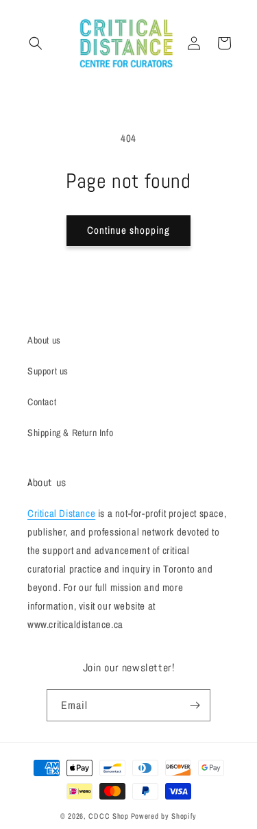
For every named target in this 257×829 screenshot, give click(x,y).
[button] (36, 43)
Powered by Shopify (164, 816)
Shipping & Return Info (70, 432)
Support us (48, 371)
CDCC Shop (108, 816)
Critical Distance (61, 513)
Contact (41, 402)
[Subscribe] (195, 705)
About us (44, 340)
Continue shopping (128, 230)
